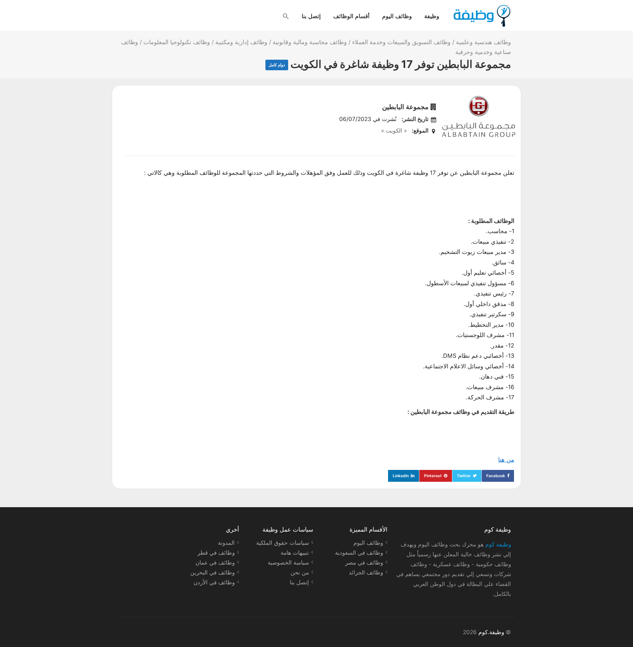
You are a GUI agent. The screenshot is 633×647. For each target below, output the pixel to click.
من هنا (506, 459)
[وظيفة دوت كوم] (481, 15)
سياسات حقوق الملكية (282, 542)
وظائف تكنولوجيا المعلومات (176, 42)
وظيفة (431, 16)
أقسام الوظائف (351, 16)
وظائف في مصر (364, 562)
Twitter (464, 475)
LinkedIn (401, 475)
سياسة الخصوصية (288, 562)
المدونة (226, 542)
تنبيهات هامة (295, 552)
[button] (286, 16)
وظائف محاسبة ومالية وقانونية (310, 42)
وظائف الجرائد (366, 572)
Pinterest (433, 475)
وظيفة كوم (498, 544)
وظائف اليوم (397, 16)
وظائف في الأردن (214, 582)
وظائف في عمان (215, 562)
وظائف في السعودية (359, 552)
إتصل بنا (311, 16)
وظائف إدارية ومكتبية (241, 42)
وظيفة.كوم (491, 632)
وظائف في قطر (216, 552)
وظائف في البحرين (212, 572)
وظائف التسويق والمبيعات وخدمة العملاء (401, 42)
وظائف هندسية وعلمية (483, 42)
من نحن (299, 572)
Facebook (495, 475)
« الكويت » (394, 130)
